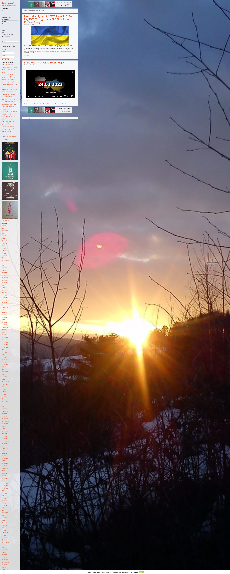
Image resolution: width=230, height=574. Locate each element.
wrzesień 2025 (5, 242)
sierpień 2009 (5, 566)
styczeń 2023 (4, 295)
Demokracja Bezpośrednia (7, 34)
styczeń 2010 (4, 557)
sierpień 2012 (5, 505)
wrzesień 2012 (5, 503)
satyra (58, 56)
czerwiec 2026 (5, 226)
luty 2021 (4, 334)
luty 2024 (4, 273)
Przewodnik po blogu (6, 10)
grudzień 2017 (5, 398)
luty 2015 (4, 455)
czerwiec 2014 (5, 468)
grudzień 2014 (5, 458)
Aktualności (4, 12)
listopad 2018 (4, 379)
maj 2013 (4, 490)
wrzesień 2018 (5, 383)
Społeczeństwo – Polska (6, 17)
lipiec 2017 (4, 406)
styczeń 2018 (4, 396)
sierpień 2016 (5, 425)
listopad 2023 (4, 278)
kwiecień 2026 (5, 230)
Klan (3, 32)
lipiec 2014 (4, 466)
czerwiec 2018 (5, 388)
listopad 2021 (4, 319)
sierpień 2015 (5, 445)
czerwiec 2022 (5, 307)
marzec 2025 (4, 252)
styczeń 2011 (4, 537)
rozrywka (55, 56)
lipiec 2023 (4, 285)
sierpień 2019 (5, 364)
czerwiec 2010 (5, 549)
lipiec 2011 (4, 527)
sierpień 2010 (5, 545)
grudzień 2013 (5, 478)
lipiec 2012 (4, 507)
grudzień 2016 (5, 418)
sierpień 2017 (5, 404)
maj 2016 (4, 430)
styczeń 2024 (4, 275)
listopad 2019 (4, 359)
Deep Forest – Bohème (11, 79)
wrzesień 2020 (5, 342)
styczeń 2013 (4, 497)
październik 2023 (5, 280)
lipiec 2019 (4, 366)
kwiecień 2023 (5, 290)
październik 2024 (5, 260)
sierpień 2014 (5, 465)
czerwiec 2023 (5, 287)
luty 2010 (4, 555)
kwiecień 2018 (5, 391)
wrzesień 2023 (5, 282)
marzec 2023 (4, 292)
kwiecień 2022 (5, 310)
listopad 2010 (4, 540)
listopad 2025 (4, 238)
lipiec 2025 (4, 245)
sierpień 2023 (5, 284)
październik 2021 (5, 320)
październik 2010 (5, 542)
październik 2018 (5, 381)
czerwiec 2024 (5, 267)
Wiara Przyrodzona (6, 36)
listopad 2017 (4, 399)
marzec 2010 (4, 554)
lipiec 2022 (4, 305)
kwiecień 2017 (5, 411)
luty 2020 (4, 354)
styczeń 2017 (4, 416)
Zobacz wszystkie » (6, 220)
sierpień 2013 (5, 485)
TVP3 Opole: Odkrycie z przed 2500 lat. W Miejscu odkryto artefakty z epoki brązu (9, 130)
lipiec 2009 (4, 567)
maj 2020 (4, 349)
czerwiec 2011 (5, 529)
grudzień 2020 (5, 337)
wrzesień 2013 (5, 483)
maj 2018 (4, 389)
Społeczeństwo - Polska (34, 56)
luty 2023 (4, 294)
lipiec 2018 (4, 386)
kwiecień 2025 (5, 250)
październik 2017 (5, 401)
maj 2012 (4, 510)
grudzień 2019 (5, 357)
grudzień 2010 (5, 539)
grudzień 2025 (5, 237)
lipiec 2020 (4, 346)
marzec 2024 (4, 272)
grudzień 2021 (5, 317)
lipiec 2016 (4, 426)
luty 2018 (4, 394)
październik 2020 (5, 341)
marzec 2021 (4, 332)
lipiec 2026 (4, 225)
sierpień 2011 (5, 525)
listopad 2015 (4, 440)
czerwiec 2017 (5, 408)
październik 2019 (5, 361)
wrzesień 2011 (5, 524)
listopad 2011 (4, 520)
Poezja (3, 28)
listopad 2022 (4, 299)
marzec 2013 (4, 493)
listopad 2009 (4, 560)
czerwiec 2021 (5, 327)
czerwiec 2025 (5, 247)
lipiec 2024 (4, 265)
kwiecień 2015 (5, 451)
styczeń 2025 (4, 255)
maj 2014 (4, 470)
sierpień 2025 (5, 243)
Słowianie (4, 15)
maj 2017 (4, 409)
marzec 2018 (4, 393)
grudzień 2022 (5, 297)
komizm (51, 56)
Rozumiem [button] (141, 572)
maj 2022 (4, 309)
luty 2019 (4, 374)
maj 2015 (4, 450)
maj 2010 (4, 550)
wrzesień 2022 (5, 302)
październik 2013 (5, 482)
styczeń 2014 (4, 477)
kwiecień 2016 (5, 431)
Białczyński (8, 3)
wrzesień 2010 (5, 544)
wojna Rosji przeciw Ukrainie (65, 56)
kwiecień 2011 (5, 532)
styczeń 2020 (4, 356)
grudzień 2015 (5, 438)
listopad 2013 (4, 480)
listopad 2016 (4, 419)
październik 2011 (5, 522)
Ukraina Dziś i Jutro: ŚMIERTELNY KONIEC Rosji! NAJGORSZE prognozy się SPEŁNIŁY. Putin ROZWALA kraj (49, 19)
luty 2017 (4, 414)
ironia (46, 56)
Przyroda (4, 21)
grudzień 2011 (5, 519)
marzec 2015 (4, 453)
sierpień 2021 (5, 324)
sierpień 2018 (5, 384)
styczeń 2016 (4, 436)
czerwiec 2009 (5, 569)
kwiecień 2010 (5, 552)
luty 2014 (4, 475)
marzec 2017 (4, 413)
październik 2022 (5, 300)
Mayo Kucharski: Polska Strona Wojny (44, 62)
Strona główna (5, 8)
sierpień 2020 (5, 344)
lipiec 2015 (4, 446)
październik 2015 (5, 441)
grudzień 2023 (5, 277)
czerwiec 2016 (5, 428)
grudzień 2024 (5, 257)
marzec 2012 (4, 513)
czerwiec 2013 (5, 488)
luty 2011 (4, 535)
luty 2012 (4, 515)
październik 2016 (5, 421)
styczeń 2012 (4, 517)
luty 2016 (4, 435)
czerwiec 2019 (5, 367)
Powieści (4, 23)
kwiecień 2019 (5, 371)
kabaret (48, 56)
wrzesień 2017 (5, 403)
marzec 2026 (4, 231)
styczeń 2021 (4, 336)
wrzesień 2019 (5, 362)
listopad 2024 (4, 258)
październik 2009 (5, 562)
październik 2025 (5, 240)
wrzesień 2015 (5, 443)
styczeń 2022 (4, 315)
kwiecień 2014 (5, 472)
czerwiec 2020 (5, 347)
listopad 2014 (4, 460)
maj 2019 (4, 369)
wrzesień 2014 (5, 463)
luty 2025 (4, 253)
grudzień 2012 (5, 498)
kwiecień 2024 (5, 270)
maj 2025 (4, 248)
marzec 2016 (4, 433)
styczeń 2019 (4, 376)
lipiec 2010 (4, 547)
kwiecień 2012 (5, 512)
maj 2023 (4, 289)
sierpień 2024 (5, 263)
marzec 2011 (4, 534)
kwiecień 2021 (5, 331)
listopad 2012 (4, 500)
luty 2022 (4, 314)
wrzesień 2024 (5, 262)
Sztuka (3, 25)
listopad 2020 (4, 339)
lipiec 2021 (4, 325)
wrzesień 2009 (5, 564)
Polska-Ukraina (48, 103)
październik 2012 (5, 502)
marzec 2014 (4, 473)
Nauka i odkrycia (5, 19)
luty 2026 (4, 233)
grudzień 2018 (5, 378)
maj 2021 (4, 329)
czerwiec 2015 (5, 448)
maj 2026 (4, 228)
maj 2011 (4, 530)
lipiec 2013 (4, 487)
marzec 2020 (4, 352)
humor (43, 56)
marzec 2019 (4, 372)
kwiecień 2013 (5, 492)
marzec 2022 (4, 312)
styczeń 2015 (4, 456)
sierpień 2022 (5, 304)
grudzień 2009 (5, 559)
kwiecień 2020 (5, 351)
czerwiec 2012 (5, 508)
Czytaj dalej (27, 55)
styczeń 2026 (4, 235)
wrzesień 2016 (5, 423)
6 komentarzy (73, 56)
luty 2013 (4, 495)
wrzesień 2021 (5, 322)
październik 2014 (5, 461)
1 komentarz (64, 103)
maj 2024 (4, 268)
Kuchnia (3, 30)
